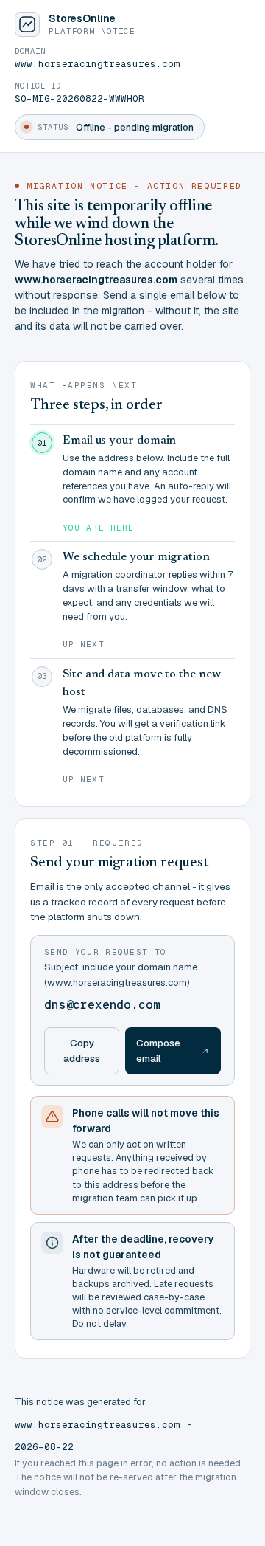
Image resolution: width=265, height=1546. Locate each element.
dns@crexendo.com (102, 1004)
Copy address (81, 1050)
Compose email (158, 1050)
